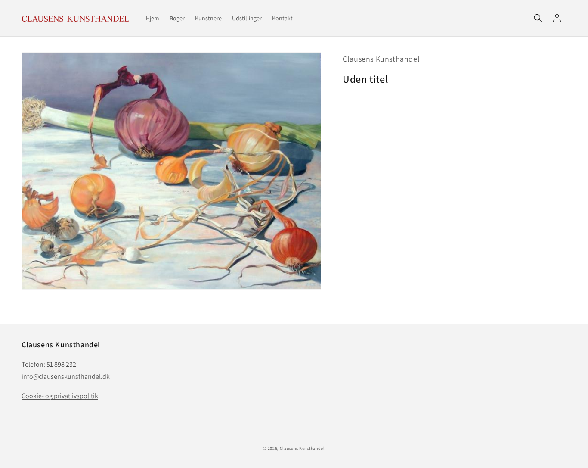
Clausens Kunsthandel (381, 59)
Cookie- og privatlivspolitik (60, 395)
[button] (538, 18)
